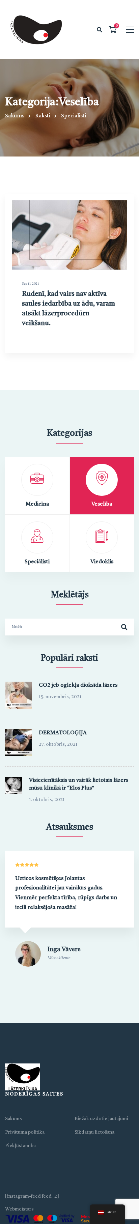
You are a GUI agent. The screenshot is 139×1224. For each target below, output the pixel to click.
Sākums (14, 116)
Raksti (42, 116)
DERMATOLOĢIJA (63, 733)
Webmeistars (19, 1209)
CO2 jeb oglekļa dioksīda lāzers (78, 685)
